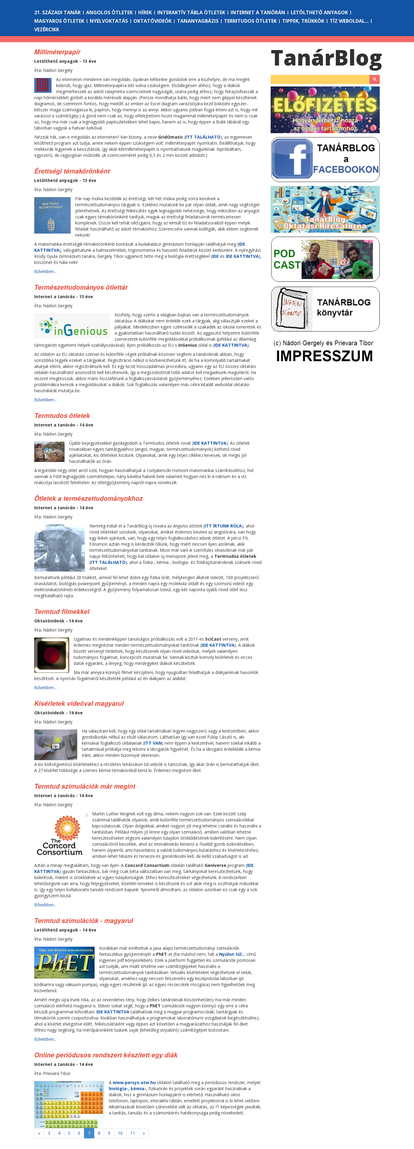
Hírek (145, 12)
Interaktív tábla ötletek (191, 12)
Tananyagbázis (198, 21)
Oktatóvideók (152, 21)
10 (120, 1133)
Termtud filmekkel (61, 611)
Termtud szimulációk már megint (84, 785)
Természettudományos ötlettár (81, 286)
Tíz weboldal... (349, 21)
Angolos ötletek (109, 12)
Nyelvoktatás (109, 21)
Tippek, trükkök (303, 21)
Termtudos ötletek (250, 21)
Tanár (326, 57)
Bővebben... (45, 271)
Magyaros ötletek (59, 21)
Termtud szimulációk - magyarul (83, 920)
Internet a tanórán (258, 12)
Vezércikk (46, 29)
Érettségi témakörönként (72, 170)
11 (132, 1133)
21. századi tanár (57, 12)
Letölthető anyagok (319, 12)
